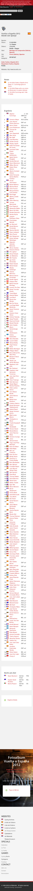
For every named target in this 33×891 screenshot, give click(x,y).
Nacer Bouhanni (12, 676)
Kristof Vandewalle (13, 426)
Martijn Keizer (14, 456)
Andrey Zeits (13, 575)
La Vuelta (4, 850)
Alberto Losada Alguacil (14, 197)
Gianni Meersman (15, 163)
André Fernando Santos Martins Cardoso (14, 176)
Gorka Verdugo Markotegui (14, 239)
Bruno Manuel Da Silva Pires (15, 353)
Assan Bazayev (14, 626)
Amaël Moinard (14, 624)
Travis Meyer (13, 293)
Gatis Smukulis (14, 526)
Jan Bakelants (14, 256)
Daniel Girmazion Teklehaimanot (15, 406)
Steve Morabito (14, 339)
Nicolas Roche (14, 214)
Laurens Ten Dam (15, 287)
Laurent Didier (14, 341)
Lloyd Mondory (14, 139)
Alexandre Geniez (15, 638)
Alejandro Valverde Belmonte (12, 244)
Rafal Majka (13, 448)
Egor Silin (12, 484)
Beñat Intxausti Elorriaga (14, 284)
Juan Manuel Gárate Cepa (13, 469)
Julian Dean (13, 587)
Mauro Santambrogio (14, 328)
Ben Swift (12, 137)
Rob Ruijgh (13, 194)
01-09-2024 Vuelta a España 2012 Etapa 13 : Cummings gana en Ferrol (18, 84)
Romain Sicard (14, 429)
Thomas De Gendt (13, 130)
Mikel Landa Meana (13, 416)
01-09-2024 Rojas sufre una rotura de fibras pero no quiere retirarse (18, 89)
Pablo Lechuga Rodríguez (14, 566)
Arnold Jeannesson (13, 181)
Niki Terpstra (13, 258)
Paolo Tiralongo (14, 380)
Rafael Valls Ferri (14, 585)
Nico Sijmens (13, 464)
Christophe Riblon (15, 607)
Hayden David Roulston (12, 681)
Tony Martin (13, 496)
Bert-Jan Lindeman (12, 451)
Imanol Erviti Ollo (14, 540)
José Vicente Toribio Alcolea (14, 610)
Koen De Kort (13, 454)
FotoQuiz (4, 862)
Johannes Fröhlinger (12, 523)
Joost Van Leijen (14, 654)
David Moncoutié (14, 494)
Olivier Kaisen (14, 652)
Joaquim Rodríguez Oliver (14, 217)
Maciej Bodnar (14, 431)
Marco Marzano (14, 487)
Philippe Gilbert (14, 351)
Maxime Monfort (14, 230)
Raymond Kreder (14, 321)
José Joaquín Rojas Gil (13, 545)
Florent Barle (13, 492)
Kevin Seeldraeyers (13, 332)
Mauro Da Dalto (14, 210)
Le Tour (3, 848)
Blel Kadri (12, 605)
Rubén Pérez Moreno (13, 168)
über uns (4, 868)
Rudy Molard (13, 632)
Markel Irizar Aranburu (13, 400)
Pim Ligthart (13, 252)
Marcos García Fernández (14, 276)
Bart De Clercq (14, 303)
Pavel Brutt (13, 474)
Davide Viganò (14, 279)
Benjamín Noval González (14, 357)
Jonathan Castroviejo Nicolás (13, 648)
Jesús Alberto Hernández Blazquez (13, 506)
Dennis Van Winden (13, 300)
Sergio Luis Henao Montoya (14, 361)
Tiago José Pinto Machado (14, 443)
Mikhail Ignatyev (14, 548)
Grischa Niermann (12, 272)
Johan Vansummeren (14, 440)
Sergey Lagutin (14, 143)
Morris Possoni (12, 684)
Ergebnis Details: (12, 700)
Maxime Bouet (14, 186)
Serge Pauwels (14, 319)
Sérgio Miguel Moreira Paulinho (14, 385)
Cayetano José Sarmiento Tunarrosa (14, 372)
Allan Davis (13, 135)
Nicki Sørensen (14, 382)
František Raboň (14, 466)
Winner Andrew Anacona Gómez (14, 249)
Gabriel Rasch (14, 409)
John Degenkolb (14, 133)
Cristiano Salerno (15, 403)
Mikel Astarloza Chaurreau (14, 535)
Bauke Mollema (14, 184)
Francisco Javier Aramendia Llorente (14, 557)
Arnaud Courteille (15, 634)
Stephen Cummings (13, 115)
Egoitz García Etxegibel (13, 158)
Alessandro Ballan (15, 208)
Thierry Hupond (14, 636)
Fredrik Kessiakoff (15, 423)
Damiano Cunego (15, 437)
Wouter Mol (13, 514)
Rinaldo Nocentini (15, 212)
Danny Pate (13, 552)
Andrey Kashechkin (13, 336)
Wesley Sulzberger (13, 269)
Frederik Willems (14, 573)
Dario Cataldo (14, 325)
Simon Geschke (14, 532)
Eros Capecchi (14, 206)
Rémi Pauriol (13, 234)
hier (31, 2)
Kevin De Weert (14, 446)
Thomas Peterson (15, 516)
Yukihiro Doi (13, 640)
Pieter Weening (14, 200)
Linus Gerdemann (15, 127)
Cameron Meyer (14, 119)
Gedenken (4, 845)
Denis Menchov (14, 478)
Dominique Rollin (14, 554)
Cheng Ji (12, 656)
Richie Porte (13, 480)
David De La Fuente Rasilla (14, 459)
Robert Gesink (14, 264)
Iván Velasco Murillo (13, 392)
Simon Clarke (13, 125)
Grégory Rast (13, 281)
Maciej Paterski (14, 323)
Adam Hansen (14, 538)
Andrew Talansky (14, 317)
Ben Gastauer (14, 368)
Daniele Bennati (14, 161)
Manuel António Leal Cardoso (14, 191)
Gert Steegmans (14, 236)
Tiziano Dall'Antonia (13, 154)
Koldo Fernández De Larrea (15, 146)
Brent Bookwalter (14, 462)
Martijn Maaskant (15, 542)
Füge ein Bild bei (13, 790)
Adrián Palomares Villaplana (15, 582)
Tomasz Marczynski (13, 203)
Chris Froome (14, 188)
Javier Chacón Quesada (14, 529)
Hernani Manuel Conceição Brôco (14, 594)
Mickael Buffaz (14, 343)
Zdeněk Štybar (14, 295)
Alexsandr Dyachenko (13, 629)
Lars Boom (13, 297)
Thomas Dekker (14, 476)
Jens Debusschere (13, 617)
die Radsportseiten (10, 831)
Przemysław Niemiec (13, 221)
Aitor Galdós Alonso (13, 562)
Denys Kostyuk (14, 254)
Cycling (5, 856)
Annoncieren (5, 873)
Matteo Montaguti (15, 349)
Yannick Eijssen (14, 550)
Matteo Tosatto (14, 482)
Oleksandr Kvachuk (12, 590)
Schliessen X (16, 7)
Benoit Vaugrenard (13, 489)
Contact (3, 871)
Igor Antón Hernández (13, 261)
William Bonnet (14, 165)
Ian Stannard (13, 224)
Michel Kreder (14, 266)
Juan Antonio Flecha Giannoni (14, 122)
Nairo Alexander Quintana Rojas (14, 570)
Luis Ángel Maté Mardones (14, 306)
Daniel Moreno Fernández (14, 227)
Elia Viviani (13, 499)
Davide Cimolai (14, 141)
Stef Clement (13, 472)
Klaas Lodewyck (14, 232)
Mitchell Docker (14, 603)
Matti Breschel (14, 601)
